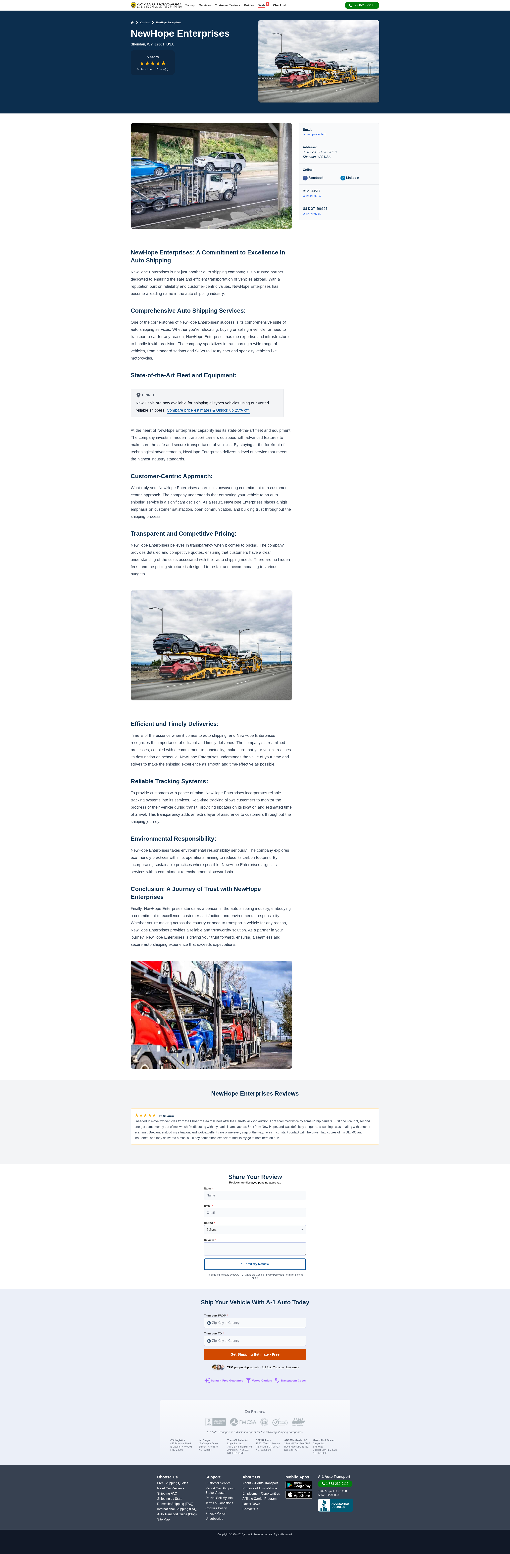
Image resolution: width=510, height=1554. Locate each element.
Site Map (163, 1519)
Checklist (279, 5)
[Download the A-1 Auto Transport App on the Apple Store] (298, 1495)
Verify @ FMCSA (312, 196)
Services (198, 5)
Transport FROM (216, 1315)
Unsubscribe (214, 1518)
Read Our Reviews (170, 1488)
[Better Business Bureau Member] (335, 1505)
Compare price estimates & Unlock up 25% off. (208, 410)
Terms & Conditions (219, 1503)
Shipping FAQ (167, 1493)
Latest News (251, 1504)
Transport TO (214, 1333)
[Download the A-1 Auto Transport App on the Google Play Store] (298, 1485)
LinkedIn (352, 177)
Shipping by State (169, 1498)
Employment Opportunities (261, 1493)
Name (208, 1188)
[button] (362, 5)
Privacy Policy (272, 1274)
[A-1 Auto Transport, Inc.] (156, 5)
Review (210, 1240)
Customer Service (218, 1483)
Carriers (145, 22)
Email (208, 1205)
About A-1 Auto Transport (260, 1483)
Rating (209, 1222)
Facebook (316, 177)
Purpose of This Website (259, 1488)
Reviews (227, 5)
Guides (249, 5)
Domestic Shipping (171, 1504)
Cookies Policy (216, 1508)
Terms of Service (294, 1274)
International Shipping (173, 1509)
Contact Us (250, 1509)
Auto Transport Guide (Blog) (177, 1514)
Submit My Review (255, 1264)
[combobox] (255, 1323)
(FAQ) (189, 1504)
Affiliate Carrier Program (259, 1498)
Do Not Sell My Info (219, 1498)
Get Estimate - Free (255, 1354)
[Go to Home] (132, 22)
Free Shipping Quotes (172, 1483)
